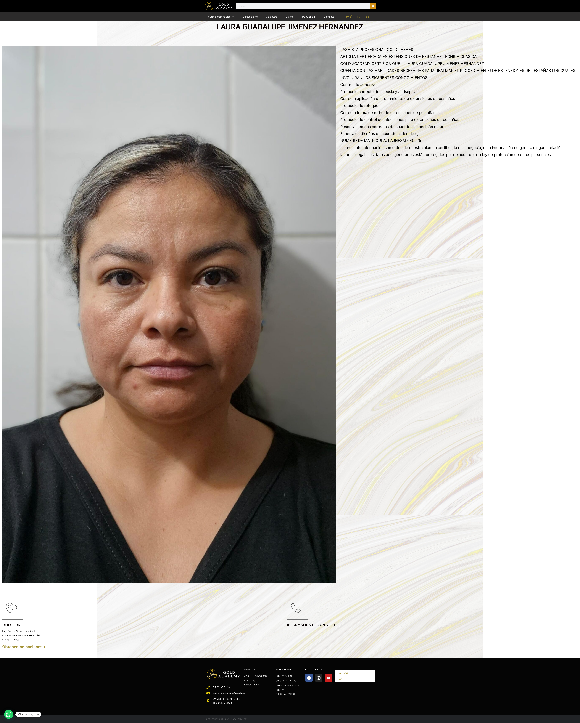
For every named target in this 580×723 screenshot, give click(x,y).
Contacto (329, 16)
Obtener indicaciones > (24, 646)
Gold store (271, 16)
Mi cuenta (343, 673)
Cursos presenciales (219, 16)
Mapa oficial (309, 16)
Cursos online (250, 16)
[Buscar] (373, 6)
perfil (340, 679)
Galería (290, 16)
